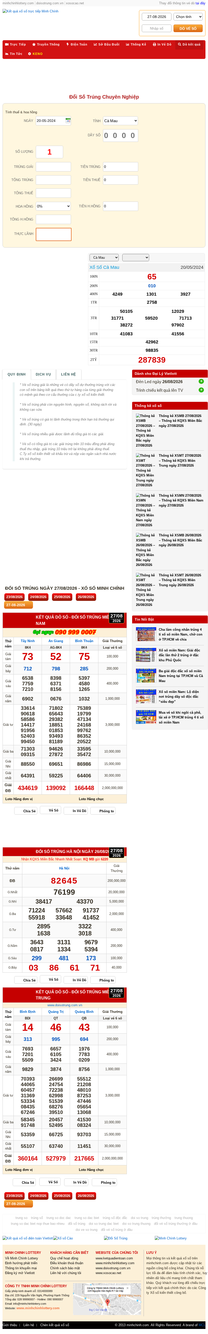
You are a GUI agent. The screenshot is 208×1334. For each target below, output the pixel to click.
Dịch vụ (43, 374)
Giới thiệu (10, 1325)
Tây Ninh (28, 641)
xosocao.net (75, 3)
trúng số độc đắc (115, 1218)
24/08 (38, 597)
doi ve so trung (86, 1230)
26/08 (86, 597)
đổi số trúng (76, 1224)
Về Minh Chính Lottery (21, 1258)
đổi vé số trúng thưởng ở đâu (175, 1224)
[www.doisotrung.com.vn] (64, 635)
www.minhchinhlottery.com (115, 1263)
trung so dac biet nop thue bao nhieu (37, 1224)
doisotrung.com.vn (49, 3)
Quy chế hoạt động (64, 1258)
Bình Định (28, 1012)
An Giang (55, 641)
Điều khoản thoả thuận (66, 1263)
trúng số (37, 1218)
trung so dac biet (87, 1218)
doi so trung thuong (136, 1224)
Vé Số (53, 810)
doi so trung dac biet (104, 1224)
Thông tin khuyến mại (21, 1268)
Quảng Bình (84, 1012)
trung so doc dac (58, 1218)
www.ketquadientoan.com (114, 1258)
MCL (202, 1325)
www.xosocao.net (108, 1273)
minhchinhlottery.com (18, 3)
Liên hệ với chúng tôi (65, 1273)
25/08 (62, 597)
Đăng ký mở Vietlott (20, 1273)
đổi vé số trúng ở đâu (116, 1230)
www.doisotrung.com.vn (64, 1005)
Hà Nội (64, 868)
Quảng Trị (56, 1012)
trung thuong (184, 1218)
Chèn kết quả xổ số (54, 1325)
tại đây (200, 3)
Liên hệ (68, 374)
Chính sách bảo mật (65, 1268)
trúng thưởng (161, 1218)
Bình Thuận (84, 641)
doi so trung (139, 1218)
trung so (21, 1218)
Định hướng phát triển (21, 1263)
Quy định (17, 374)
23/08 (14, 597)
